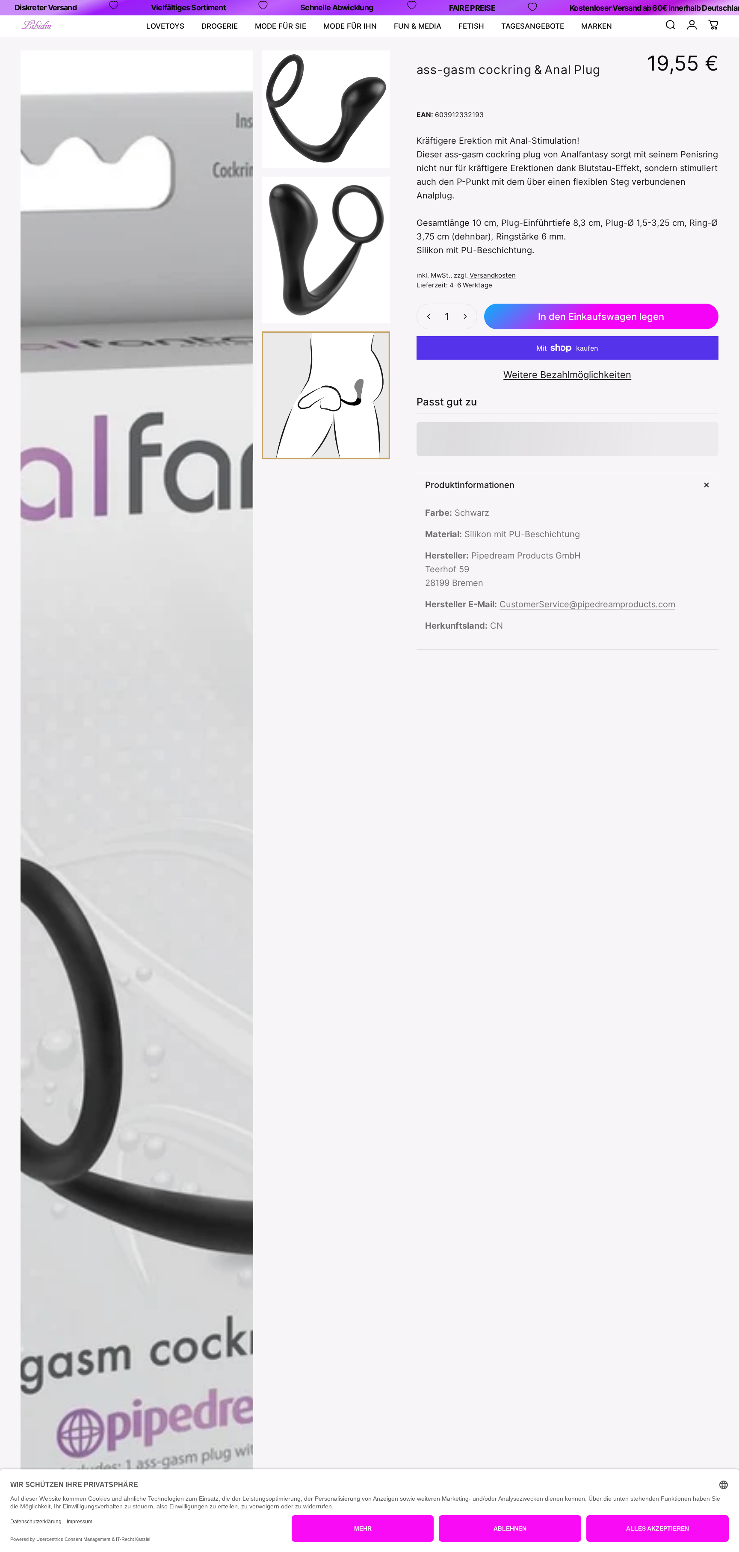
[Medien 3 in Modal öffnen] (326, 250)
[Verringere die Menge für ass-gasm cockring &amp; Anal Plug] (427, 316)
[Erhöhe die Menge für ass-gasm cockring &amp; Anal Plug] (467, 316)
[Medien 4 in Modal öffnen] (326, 395)
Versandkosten (493, 275)
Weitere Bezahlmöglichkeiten (567, 374)
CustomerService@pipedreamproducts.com (587, 604)
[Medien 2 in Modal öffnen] (326, 109)
